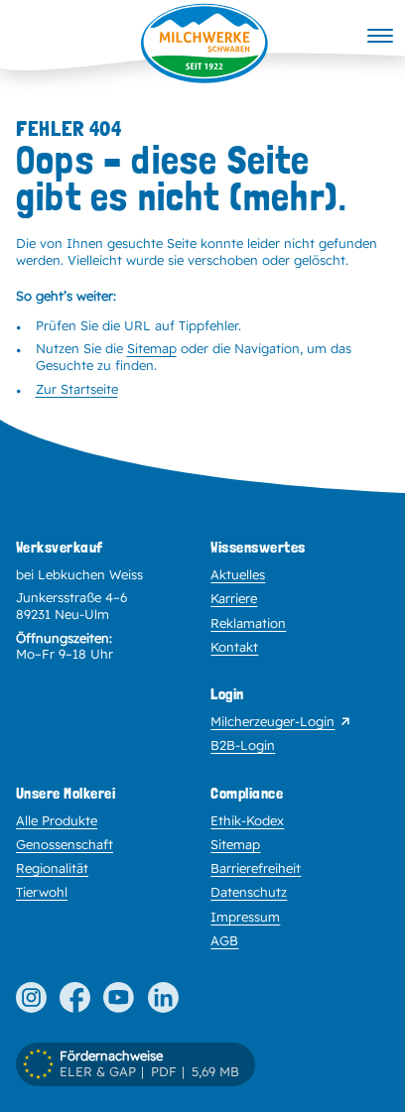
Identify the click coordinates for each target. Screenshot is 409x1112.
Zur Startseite (77, 389)
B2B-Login (242, 745)
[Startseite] (204, 43)
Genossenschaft (64, 844)
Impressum (245, 917)
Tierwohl (42, 892)
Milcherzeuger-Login (272, 721)
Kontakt (234, 647)
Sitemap (152, 348)
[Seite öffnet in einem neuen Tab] (31, 997)
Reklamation (248, 623)
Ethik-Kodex (247, 820)
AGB (224, 940)
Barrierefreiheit (255, 868)
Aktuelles (237, 574)
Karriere (233, 598)
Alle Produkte (56, 820)
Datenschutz (248, 892)
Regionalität (52, 868)
